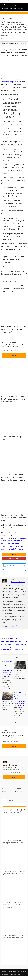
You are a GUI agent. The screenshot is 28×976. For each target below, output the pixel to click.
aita (7, 639)
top (12, 647)
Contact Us (5, 794)
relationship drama (19, 644)
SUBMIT (4, 791)
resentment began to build (11, 82)
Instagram (16, 625)
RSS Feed (15, 974)
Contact (24, 971)
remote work (5, 647)
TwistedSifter (19, 971)
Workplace (3, 5)
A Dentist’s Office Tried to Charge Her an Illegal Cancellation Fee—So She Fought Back (13, 842)
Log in (19, 974)
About (4, 788)
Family (10, 5)
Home (2, 18)
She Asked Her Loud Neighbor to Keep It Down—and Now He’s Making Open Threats (14, 937)
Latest (4, 801)
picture (3, 644)
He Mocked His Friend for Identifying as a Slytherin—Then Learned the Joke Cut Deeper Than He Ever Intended (7, 683)
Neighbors (16, 5)
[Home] (14, 1)
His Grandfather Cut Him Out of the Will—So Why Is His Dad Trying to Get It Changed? (7, 705)
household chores (7, 641)
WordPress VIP (9, 974)
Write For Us (19, 791)
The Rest (20, 8)
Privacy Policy (19, 788)
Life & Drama (4, 8)
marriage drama (21, 641)
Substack (12, 626)
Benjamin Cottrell (5, 38)
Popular (10, 801)
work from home (16, 650)
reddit (9, 644)
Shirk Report (13, 8)
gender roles (14, 639)
